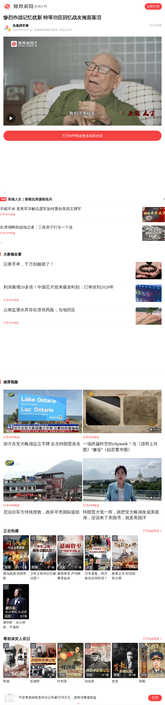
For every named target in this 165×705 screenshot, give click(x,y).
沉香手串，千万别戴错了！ (28, 264)
